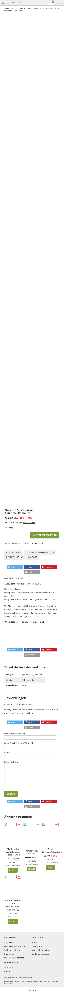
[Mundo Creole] (11, 2)
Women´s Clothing (26, 8)
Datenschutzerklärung (14, 957)
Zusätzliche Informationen (40, 552)
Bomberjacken (36, 543)
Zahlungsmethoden (40, 954)
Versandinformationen (42, 950)
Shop (15, 8)
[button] (15, 567)
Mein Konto (37, 946)
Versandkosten (29, 522)
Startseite (7, 8)
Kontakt (32, 557)
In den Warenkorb (45, 535)
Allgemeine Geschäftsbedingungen (14, 944)
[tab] (13, 552)
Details (13, 870)
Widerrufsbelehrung (13, 950)
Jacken (37, 8)
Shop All (45, 8)
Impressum (9, 954)
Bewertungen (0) (14, 557)
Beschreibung (13, 552)
